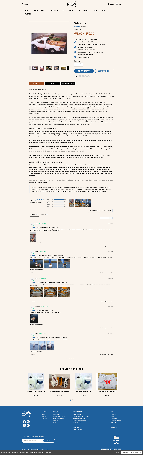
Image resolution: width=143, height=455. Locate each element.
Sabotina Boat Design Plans (36, 242)
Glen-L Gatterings (77, 429)
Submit (49, 440)
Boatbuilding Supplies (58, 418)
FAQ (112, 416)
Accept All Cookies (136, 452)
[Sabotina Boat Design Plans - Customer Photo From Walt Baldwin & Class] (71, 205)
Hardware (55, 420)
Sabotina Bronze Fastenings (85, 47)
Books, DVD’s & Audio (59, 416)
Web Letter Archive (78, 425)
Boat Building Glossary (79, 418)
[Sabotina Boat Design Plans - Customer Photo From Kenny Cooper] (77, 201)
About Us (113, 414)
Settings (117, 452)
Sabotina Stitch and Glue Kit (85, 54)
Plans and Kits (56, 414)
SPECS (52, 83)
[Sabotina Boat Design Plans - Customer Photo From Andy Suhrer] (71, 201)
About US (105, 10)
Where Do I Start (39, 10)
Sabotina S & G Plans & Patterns (86, 49)
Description (36, 83)
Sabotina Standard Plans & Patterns (87, 42)
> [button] (76, 358)
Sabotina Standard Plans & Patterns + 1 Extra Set (91, 44)
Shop (27, 10)
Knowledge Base (77, 414)
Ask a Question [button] (94, 210)
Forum (71, 10)
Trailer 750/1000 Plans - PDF (107, 391)
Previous (30, 68)
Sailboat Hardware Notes (79, 420)
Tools (54, 422)
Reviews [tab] (33, 214)
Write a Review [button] (107, 210)
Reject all (125, 452)
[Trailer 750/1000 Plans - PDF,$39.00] (107, 381)
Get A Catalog (83, 10)
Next (68, 68)
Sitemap (113, 425)
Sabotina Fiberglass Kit (83, 57)
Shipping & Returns (116, 420)
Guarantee (114, 418)
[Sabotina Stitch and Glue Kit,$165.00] (36, 381)
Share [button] (33, 246)
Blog (95, 10)
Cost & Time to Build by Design (81, 416)
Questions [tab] (43, 214)
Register (44, 416)
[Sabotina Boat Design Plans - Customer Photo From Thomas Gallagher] (88, 205)
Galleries (27, 14)
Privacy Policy (114, 422)
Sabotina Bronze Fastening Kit (59, 391)
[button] (109, 246)
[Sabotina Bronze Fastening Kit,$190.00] (59, 381)
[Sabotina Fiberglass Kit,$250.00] (83, 381)
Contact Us (114, 427)
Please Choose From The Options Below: (86, 39)
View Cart (44, 418)
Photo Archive (77, 427)
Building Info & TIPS (57, 10)
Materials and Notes (68, 83)
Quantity (77, 61)
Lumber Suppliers (77, 422)
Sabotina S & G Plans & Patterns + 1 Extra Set (90, 52)
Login (43, 414)
